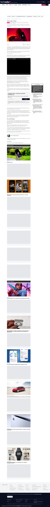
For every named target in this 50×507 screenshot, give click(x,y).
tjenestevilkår (17, 101)
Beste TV (13, 16)
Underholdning (24, 4)
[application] (19, 66)
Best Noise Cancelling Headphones (36, 486)
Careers (26, 501)
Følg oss (25, 44)
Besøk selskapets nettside (37, 494)
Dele (8, 44)
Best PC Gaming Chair (21, 489)
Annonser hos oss (18, 501)
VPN (39, 16)
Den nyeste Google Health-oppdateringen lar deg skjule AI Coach (37, 112)
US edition (18, 505)
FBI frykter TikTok (10, 53)
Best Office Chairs (34, 489)
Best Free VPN (11, 486)
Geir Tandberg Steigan (14, 22)
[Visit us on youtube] (43, 1)
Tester (7, 4)
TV (12, 4)
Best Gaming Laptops (21, 486)
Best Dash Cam (45, 486)
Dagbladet (10, 123)
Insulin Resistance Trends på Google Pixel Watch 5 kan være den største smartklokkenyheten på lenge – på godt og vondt (37, 95)
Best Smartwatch (28, 489)
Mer (29, 4)
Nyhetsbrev (29, 44)
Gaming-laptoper (29, 16)
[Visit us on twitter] (42, 1)
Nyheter (3, 4)
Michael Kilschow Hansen (25, 22)
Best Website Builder (12, 489)
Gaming (19, 4)
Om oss (8, 501)
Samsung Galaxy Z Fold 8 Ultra (21, 16)
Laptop (16, 4)
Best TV (27, 486)
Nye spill (35, 16)
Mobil (10, 4)
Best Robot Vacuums (45, 489)
